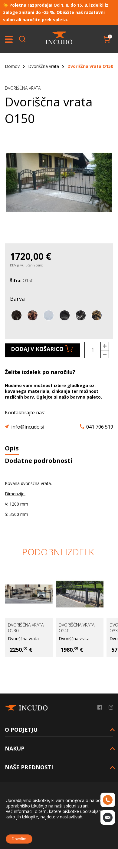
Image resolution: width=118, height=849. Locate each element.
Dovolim (19, 838)
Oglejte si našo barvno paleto (68, 397)
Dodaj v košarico (37, 349)
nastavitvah (71, 817)
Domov (12, 66)
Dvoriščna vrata (43, 66)
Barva (17, 298)
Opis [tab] (12, 448)
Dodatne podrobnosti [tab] (39, 460)
